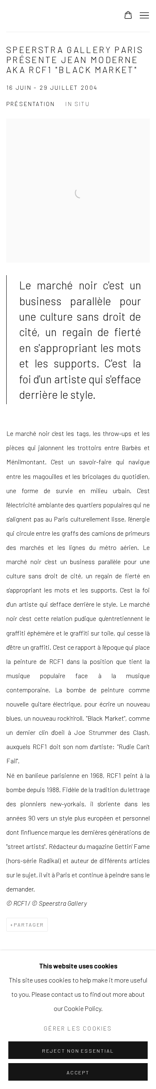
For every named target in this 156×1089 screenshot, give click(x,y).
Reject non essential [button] (78, 1051)
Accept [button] (78, 1072)
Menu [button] (143, 16)
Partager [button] (29, 924)
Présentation (30, 103)
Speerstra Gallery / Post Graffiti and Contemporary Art (56, 16)
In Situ (77, 103)
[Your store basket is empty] (128, 16)
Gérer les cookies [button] (78, 1028)
